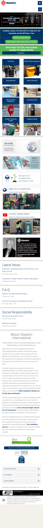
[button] (40, 9)
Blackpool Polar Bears (9, 323)
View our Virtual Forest (21, 37)
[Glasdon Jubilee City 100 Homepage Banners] (21, 19)
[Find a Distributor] (21, 146)
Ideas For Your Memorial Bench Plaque (14, 294)
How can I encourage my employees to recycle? (17, 301)
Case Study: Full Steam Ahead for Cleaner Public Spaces (20, 279)
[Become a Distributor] (21, 162)
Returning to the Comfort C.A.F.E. (12, 316)
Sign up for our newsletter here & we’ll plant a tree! (21, 448)
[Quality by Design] (21, 247)
